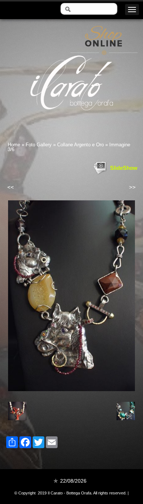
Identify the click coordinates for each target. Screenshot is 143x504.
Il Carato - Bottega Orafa (72, 116)
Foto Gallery (39, 144)
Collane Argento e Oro (80, 144)
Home (14, 144)
